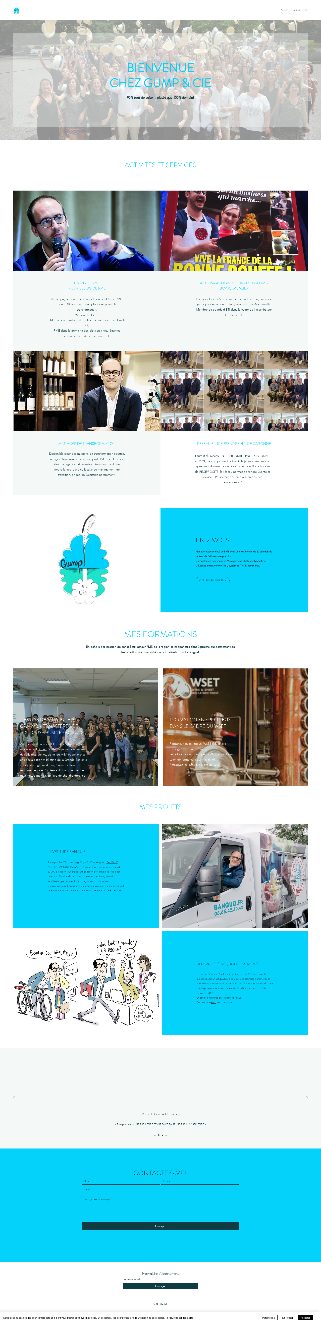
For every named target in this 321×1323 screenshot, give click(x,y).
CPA (42, 749)
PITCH (238, 997)
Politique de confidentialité (179, 1317)
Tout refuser (286, 1317)
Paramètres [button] (268, 1317)
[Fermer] (317, 1317)
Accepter (305, 1317)
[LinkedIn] (306, 10)
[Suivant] (307, 1098)
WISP (217, 765)
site (213, 1002)
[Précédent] (14, 1098)
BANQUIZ (112, 862)
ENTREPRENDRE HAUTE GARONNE (245, 456)
